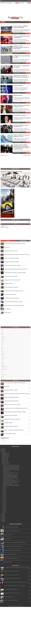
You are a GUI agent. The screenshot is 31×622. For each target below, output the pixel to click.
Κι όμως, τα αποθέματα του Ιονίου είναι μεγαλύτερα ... (11, 475)
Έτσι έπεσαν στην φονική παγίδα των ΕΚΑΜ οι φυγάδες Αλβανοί (13, 546)
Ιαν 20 (4, 495)
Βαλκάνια (2, 334)
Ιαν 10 (4, 504)
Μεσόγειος (2, 364)
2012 (2, 517)
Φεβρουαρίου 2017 (5, 462)
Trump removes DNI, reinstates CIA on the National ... (10, 477)
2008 (2, 521)
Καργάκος (2, 351)
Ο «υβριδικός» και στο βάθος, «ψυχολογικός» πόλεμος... (11, 485)
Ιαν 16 (4, 499)
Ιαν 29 (4, 487)
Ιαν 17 (4, 498)
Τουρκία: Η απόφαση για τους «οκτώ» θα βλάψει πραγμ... (11, 481)
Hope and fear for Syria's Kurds (7, 483)
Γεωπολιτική (2, 336)
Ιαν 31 (4, 464)
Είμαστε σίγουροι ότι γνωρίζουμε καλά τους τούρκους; (11, 468)
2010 (2, 519)
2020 (2, 449)
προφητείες (2, 376)
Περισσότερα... (28, 33)
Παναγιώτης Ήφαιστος (4, 369)
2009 (2, 520)
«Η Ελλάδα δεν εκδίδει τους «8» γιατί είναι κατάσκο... (11, 474)
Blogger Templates (19, 605)
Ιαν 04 (4, 510)
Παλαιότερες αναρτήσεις (26, 155)
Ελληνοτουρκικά (3, 339)
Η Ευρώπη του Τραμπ (17, 95)
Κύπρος (2, 361)
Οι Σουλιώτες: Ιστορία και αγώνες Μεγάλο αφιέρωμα (11, 530)
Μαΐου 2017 (4, 459)
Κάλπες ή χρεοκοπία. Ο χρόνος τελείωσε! (9, 480)
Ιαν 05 (4, 509)
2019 (2, 450)
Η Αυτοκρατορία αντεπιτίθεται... (20, 115)
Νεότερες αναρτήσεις (4, 155)
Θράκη (2, 346)
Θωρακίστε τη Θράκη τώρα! (8, 534)
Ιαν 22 (4, 493)
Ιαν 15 (4, 500)
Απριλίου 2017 (4, 460)
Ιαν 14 (4, 501)
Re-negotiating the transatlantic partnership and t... (10, 476)
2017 (2, 452)
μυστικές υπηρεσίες (4, 374)
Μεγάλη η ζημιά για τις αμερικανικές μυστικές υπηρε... (11, 484)
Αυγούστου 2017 (4, 456)
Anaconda (2, 329)
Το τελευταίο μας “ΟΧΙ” (7, 538)
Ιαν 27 (4, 489)
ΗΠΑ (1, 344)
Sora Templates (14, 605)
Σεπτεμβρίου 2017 (5, 455)
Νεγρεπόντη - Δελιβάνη (4, 366)
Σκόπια (2, 371)
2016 (2, 514)
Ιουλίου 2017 (4, 457)
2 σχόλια (29, 387)
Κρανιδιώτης (2, 354)
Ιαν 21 (4, 494)
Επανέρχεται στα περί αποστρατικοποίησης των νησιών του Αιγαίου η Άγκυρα (21, 47)
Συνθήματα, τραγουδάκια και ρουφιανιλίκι (10, 554)
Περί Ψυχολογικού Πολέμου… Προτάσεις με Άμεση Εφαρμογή (11, 171)
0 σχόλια (29, 398)
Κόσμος (2, 359)
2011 (2, 518)
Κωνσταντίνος (3, 356)
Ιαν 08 (4, 506)
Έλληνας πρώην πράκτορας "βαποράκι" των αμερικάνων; (12, 550)
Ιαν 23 (4, 492)
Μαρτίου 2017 (4, 461)
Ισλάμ (1, 349)
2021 (2, 448)
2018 (2, 451)
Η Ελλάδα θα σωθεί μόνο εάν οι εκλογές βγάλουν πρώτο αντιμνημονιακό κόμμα (15, 542)
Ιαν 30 (4, 486)
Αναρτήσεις (3, 439)
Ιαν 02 (4, 512)
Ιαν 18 (4, 497)
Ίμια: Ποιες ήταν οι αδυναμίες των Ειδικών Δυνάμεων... (11, 469)
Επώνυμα (2, 341)
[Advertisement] (15, 10)
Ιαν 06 (4, 508)
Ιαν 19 (4, 496)
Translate (7, 227)
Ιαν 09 (4, 505)
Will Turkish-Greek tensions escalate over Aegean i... (10, 482)
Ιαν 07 (4, 507)
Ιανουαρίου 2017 (4, 463)
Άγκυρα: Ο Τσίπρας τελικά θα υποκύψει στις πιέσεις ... (11, 472)
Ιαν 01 (4, 513)
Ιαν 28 (4, 488)
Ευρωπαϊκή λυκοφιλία (17, 85)
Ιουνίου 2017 (4, 458)
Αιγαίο (2, 331)
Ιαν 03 (4, 511)
